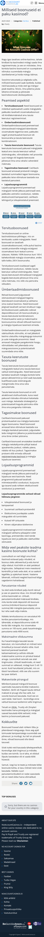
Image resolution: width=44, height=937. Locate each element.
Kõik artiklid (9, 898)
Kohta (6, 901)
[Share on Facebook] (21, 783)
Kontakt (7, 905)
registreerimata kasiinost (13, 456)
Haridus (26, 21)
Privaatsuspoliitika (12, 909)
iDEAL (14, 707)
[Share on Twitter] (25, 783)
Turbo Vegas (10, 880)
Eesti (6, 865)
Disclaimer (22, 840)
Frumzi (7, 883)
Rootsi (7, 854)
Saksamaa (9, 858)
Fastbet (7, 876)
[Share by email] (30, 783)
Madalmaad (9, 862)
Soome (7, 851)
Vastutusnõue (10, 913)
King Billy (8, 887)
